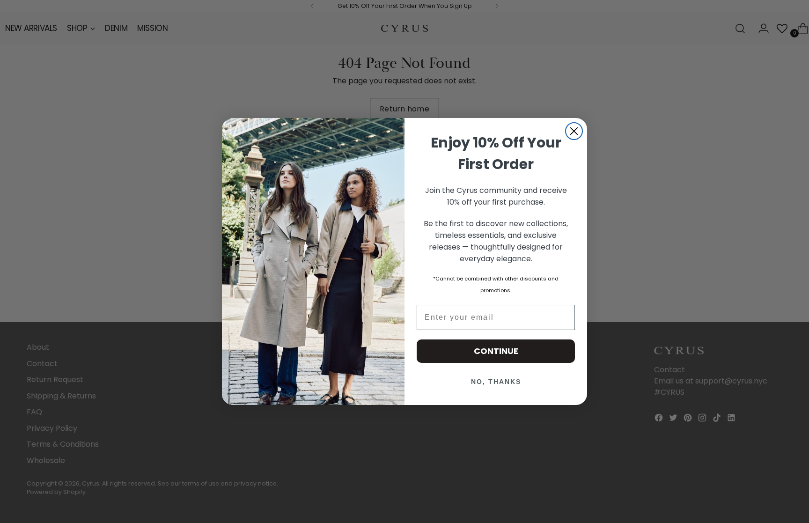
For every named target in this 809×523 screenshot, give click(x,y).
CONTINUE (496, 351)
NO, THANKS (496, 381)
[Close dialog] (574, 131)
